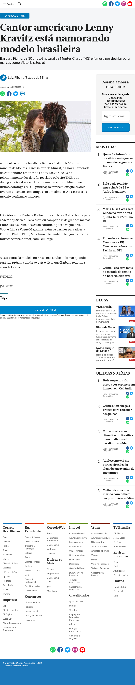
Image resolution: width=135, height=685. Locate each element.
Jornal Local (119, 537)
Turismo (6, 589)
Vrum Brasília (119, 546)
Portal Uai (118, 591)
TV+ (49, 586)
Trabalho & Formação (30, 547)
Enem (27, 557)
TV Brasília (121, 527)
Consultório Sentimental (52, 539)
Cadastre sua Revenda (97, 574)
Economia (7, 554)
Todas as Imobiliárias (74, 581)
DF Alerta (118, 533)
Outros (118, 581)
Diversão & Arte (10, 563)
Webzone (51, 549)
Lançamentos (75, 546)
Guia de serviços (77, 555)
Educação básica (32, 537)
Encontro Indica (120, 575)
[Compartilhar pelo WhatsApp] (127, 176)
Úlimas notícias (76, 550)
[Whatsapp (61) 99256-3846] (104, 5)
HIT (49, 582)
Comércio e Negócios (74, 637)
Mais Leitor (52, 591)
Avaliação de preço (100, 550)
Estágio (28, 553)
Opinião (6, 576)
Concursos (33, 596)
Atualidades (119, 570)
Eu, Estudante (32, 529)
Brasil (5, 550)
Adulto (72, 624)
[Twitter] (15, 95)
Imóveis (73, 605)
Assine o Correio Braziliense (10, 629)
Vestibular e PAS (32, 570)
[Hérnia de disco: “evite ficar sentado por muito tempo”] (127, 353)
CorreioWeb (56, 527)
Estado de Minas (121, 587)
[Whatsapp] (2, 95)
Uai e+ (116, 595)
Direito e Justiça (10, 610)
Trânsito (6, 594)
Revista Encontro (120, 554)
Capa (5, 537)
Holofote (7, 580)
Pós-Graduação (32, 586)
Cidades (6, 541)
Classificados (79, 595)
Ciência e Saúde (10, 572)
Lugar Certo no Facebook (76, 574)
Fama (49, 533)
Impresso (10, 600)
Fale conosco (31, 590)
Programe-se (53, 573)
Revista (117, 566)
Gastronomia (53, 545)
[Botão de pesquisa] (18, 4)
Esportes (7, 567)
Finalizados (30, 620)
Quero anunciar (76, 601)
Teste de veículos (99, 546)
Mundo (6, 559)
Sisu (27, 575)
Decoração (74, 564)
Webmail (51, 553)
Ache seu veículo (99, 533)
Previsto (29, 607)
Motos (94, 559)
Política (6, 546)
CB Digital (7, 614)
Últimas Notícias (32, 561)
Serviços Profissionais (75, 630)
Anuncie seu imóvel (78, 537)
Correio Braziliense (11, 529)
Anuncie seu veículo (100, 537)
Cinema (50, 569)
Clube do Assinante (12, 623)
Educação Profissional (30, 580)
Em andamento (32, 611)
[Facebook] (111, 5)
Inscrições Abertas (33, 615)
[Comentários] (22, 95)
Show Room (74, 559)
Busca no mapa (76, 542)
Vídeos (94, 555)
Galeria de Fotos (77, 568)
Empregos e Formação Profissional (74, 617)
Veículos (73, 610)
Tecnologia (8, 585)
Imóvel (74, 527)
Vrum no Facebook (100, 564)
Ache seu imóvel (76, 533)
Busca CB (7, 618)
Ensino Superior (32, 541)
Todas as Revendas (100, 568)
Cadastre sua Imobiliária (75, 588)
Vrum (95, 527)
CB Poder (117, 542)
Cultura (28, 566)
